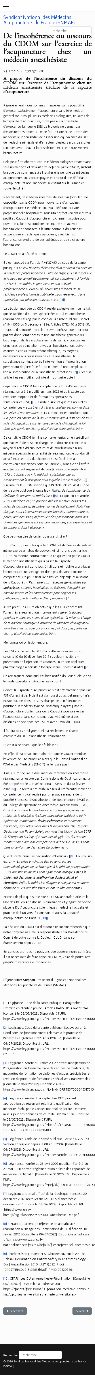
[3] (33, 402)
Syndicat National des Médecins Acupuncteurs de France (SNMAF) (39, 20)
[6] (68, 598)
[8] (13, 789)
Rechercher (11, 1355)
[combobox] (70, 31)
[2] (75, 372)
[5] (56, 496)
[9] (72, 856)
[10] (44, 918)
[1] (62, 299)
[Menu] (6, 6)
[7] (86, 667)
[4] (84, 480)
